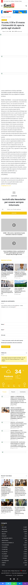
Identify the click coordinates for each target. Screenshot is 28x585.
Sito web (3, 335)
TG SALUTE (4, 551)
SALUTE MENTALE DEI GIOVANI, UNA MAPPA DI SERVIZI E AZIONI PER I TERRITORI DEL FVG (7, 510)
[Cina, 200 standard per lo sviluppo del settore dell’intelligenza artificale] (7, 267)
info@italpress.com (6, 185)
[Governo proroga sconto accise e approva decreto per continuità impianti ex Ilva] (7, 283)
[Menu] (2, 6)
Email (2, 329)
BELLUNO (4, 527)
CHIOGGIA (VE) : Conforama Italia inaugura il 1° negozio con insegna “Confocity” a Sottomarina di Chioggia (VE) (18, 444)
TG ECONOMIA (5, 544)
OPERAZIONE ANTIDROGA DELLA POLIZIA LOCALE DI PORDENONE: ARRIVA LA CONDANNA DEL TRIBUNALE (7, 491)
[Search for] (26, 6)
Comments (22, 392)
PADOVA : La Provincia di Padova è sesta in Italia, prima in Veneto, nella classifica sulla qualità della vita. (18, 425)
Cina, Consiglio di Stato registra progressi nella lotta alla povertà (20, 290)
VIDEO (3, 564)
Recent (13, 392)
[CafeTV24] (9, 6)
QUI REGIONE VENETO (7, 538)
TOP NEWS (8, 17)
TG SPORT (4, 553)
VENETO (4, 562)
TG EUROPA (4, 547)
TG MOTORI (4, 549)
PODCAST (4, 536)
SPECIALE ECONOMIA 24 (8, 542)
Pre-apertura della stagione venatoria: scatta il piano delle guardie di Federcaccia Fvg (20, 510)
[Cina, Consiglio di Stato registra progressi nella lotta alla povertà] (21, 283)
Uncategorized (5, 560)
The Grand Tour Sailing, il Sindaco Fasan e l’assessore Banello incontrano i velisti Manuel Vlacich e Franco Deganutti (20, 491)
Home (3, 17)
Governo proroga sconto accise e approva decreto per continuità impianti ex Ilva (7, 291)
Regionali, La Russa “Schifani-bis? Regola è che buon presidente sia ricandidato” (20, 274)
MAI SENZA (4, 531)
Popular (4, 392)
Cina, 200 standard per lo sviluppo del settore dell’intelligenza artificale (7, 274)
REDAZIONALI (5, 540)
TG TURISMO (5, 556)
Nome (3, 324)
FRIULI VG (4, 529)
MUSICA (4, 533)
